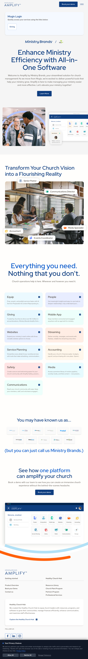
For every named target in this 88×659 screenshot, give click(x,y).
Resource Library (52, 585)
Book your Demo (11, 588)
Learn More (44, 93)
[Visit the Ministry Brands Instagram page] (19, 636)
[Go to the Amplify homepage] (16, 572)
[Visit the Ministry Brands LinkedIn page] (13, 636)
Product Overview (12, 585)
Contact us (9, 592)
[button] (81, 4)
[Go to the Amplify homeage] (12, 4)
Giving (12, 27)
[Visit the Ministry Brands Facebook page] (7, 636)
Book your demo (68, 4)
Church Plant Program (54, 588)
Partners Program (52, 592)
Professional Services (54, 595)
